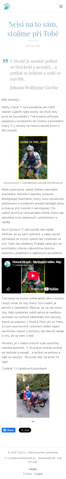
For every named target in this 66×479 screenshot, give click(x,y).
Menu (61, 6)
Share (10, 430)
